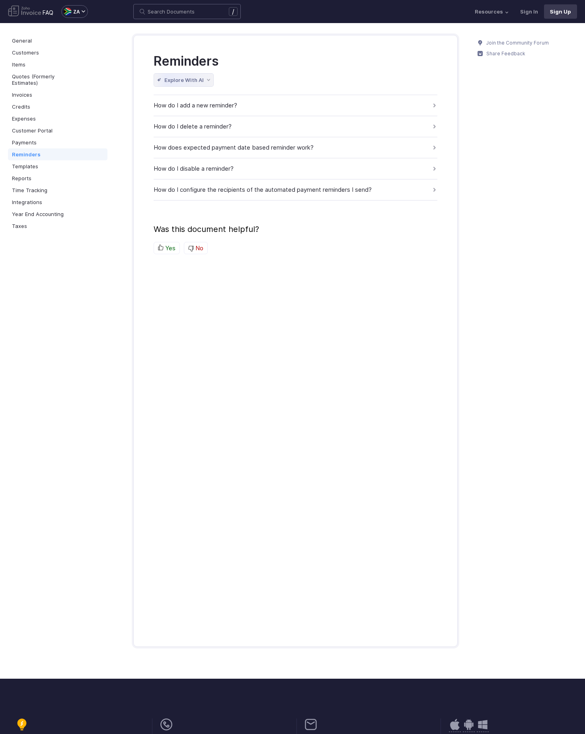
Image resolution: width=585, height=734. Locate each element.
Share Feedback (505, 53)
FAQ (48, 12)
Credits (21, 106)
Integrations (27, 202)
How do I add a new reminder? (195, 105)
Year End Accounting (38, 214)
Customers (25, 52)
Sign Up (560, 11)
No (198, 248)
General (22, 40)
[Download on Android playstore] (455, 728)
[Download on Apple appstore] (469, 728)
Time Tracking (29, 190)
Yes (170, 248)
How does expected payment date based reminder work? (234, 147)
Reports (21, 178)
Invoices (22, 95)
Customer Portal (32, 130)
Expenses (24, 118)
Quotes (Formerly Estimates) (33, 79)
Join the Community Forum (517, 43)
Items (18, 64)
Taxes (19, 226)
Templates (25, 166)
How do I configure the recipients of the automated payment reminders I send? (263, 189)
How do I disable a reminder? (194, 168)
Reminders (26, 154)
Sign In (529, 11)
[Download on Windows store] (483, 728)
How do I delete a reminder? (193, 126)
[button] (70, 11)
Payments (24, 142)
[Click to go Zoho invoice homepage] (24, 11)
